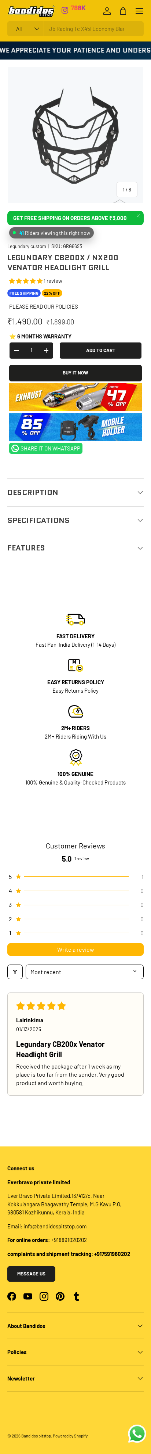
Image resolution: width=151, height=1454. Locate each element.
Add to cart (100, 350)
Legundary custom (26, 246)
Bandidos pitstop (36, 1435)
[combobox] (75, 28)
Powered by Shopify (70, 1435)
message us (31, 1274)
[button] (26, 280)
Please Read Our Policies (43, 306)
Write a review (75, 949)
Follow (81, 11)
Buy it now (75, 373)
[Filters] (15, 972)
